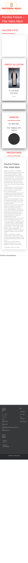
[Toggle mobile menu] (25, 14)
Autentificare (22, 412)
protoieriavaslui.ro (5, 431)
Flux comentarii (22, 419)
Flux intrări (22, 415)
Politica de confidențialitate (5, 447)
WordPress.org (22, 422)
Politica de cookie (5, 442)
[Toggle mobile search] (23, 14)
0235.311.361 (5, 422)
